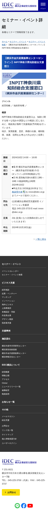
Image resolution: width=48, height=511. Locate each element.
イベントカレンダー (10, 271)
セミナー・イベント (18, 41)
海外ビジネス (7, 304)
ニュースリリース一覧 (11, 386)
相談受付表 (17, 192)
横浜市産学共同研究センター (14, 346)
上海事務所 (6, 308)
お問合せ (5, 426)
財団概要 (5, 372)
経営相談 (5, 290)
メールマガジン (8, 416)
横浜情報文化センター (11, 357)
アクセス (5, 379)
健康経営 (5, 390)
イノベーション (8, 301)
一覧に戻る (40, 239)
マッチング (6, 297)
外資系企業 (6, 315)
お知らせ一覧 (8, 402)
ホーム (4, 41)
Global (4, 383)
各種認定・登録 (8, 312)
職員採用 (5, 394)
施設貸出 (6, 339)
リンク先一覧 (7, 430)
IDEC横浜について (11, 365)
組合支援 (5, 420)
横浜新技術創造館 (9, 349)
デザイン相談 (7, 319)
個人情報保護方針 (9, 439)
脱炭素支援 (6, 323)
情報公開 (5, 375)
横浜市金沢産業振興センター (14, 353)
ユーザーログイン (9, 443)
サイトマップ (7, 435)
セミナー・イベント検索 (12, 275)
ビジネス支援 (8, 283)
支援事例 (6, 331)
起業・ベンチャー (9, 293)
